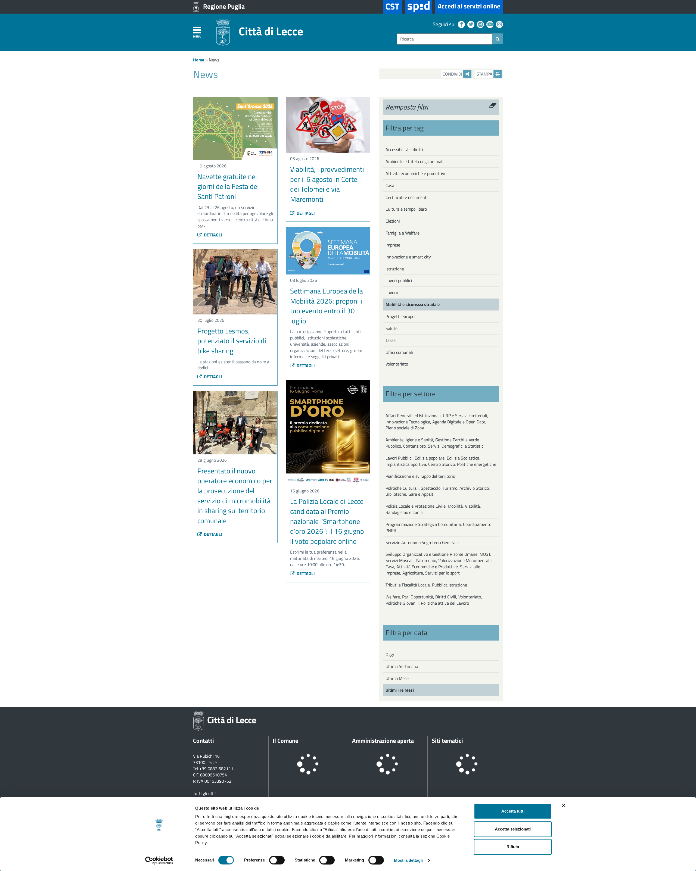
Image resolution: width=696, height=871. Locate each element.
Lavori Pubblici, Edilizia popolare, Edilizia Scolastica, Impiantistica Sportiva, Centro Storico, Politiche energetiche (441, 461)
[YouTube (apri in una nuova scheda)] (489, 24)
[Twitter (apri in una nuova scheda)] (470, 24)
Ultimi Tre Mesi (400, 690)
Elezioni (393, 221)
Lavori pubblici (399, 280)
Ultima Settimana (402, 666)
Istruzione (395, 269)
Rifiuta (513, 846)
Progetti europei (400, 316)
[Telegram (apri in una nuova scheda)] (480, 24)
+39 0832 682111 (216, 768)
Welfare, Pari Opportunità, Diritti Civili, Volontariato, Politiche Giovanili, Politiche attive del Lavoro (434, 600)
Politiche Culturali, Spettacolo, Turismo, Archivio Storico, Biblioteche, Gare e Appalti (438, 491)
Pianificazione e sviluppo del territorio (420, 476)
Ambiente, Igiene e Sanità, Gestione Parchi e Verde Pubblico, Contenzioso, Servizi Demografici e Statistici (435, 442)
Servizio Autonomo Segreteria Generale (422, 542)
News (214, 60)
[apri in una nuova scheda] (418, 7)
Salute (391, 328)
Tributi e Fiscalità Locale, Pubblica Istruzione (426, 585)
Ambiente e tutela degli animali (414, 161)
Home (198, 60)
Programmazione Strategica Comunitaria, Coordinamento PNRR (438, 527)
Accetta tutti (512, 811)
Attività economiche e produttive (416, 173)
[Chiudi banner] (564, 805)
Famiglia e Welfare (403, 233)
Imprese (393, 245)
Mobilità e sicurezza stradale (413, 304)
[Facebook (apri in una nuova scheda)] (460, 24)
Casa (390, 185)
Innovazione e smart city (408, 257)
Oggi (390, 654)
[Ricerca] (497, 39)
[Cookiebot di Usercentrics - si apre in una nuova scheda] (159, 860)
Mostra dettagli (408, 860)
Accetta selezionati (513, 829)
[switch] (277, 860)
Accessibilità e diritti (404, 149)
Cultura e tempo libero (406, 209)
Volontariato (397, 364)
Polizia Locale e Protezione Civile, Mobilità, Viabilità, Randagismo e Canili (433, 509)
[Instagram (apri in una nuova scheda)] (499, 24)
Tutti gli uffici (205, 793)
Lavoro (392, 292)
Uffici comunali (399, 352)
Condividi (453, 74)
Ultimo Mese (397, 678)
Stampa (485, 74)
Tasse (391, 340)
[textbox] (444, 39)
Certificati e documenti (407, 197)
